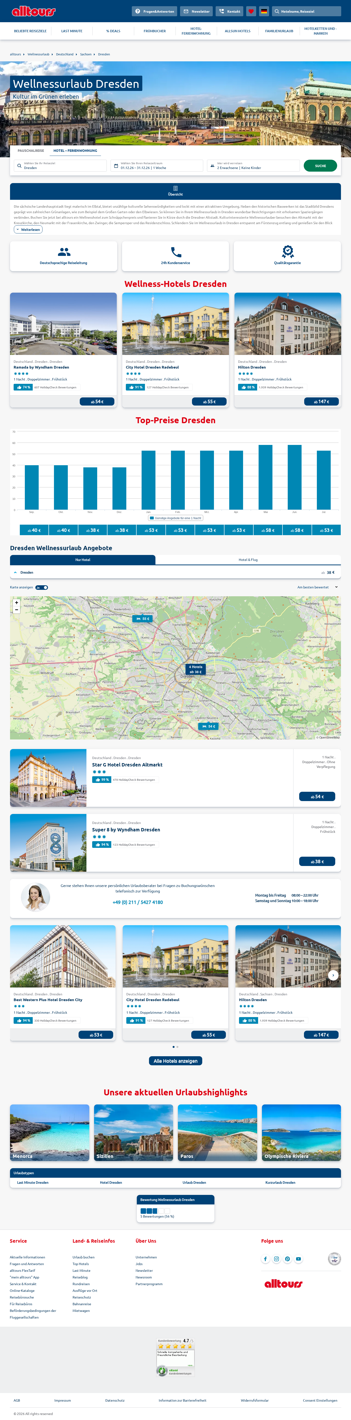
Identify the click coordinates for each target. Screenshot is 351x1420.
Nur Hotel (82, 559)
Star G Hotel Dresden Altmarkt (127, 764)
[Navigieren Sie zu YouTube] (298, 1259)
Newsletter (144, 1270)
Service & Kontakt (23, 1284)
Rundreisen (81, 1284)
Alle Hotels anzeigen (175, 1061)
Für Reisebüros (21, 1304)
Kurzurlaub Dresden (280, 1182)
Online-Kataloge (22, 1290)
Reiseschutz (82, 1297)
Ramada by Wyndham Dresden (41, 367)
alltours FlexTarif (22, 1270)
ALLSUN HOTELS (237, 31)
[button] (142, 614)
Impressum (62, 1400)
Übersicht (175, 194)
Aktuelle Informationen (27, 1257)
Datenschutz (115, 1400)
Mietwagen (81, 1310)
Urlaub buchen (84, 1257)
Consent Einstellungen (320, 1400)
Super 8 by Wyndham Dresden (126, 829)
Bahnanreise (82, 1304)
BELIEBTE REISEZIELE (30, 31)
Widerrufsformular (255, 1400)
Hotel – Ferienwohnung (75, 150)
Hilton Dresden (252, 367)
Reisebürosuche (22, 1297)
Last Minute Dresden (32, 1182)
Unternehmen (146, 1257)
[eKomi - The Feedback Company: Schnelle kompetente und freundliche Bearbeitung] (175, 1357)
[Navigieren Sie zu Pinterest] (287, 1259)
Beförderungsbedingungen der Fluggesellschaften (33, 1313)
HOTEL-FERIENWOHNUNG (196, 31)
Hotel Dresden (111, 1182)
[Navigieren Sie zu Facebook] (265, 1259)
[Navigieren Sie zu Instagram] (276, 1259)
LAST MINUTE (71, 31)
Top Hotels (81, 1264)
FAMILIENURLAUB (279, 31)
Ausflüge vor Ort (85, 1290)
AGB (17, 1400)
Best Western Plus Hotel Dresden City (48, 999)
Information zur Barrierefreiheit (183, 1400)
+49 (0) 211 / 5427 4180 (138, 902)
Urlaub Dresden (194, 1182)
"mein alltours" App (24, 1277)
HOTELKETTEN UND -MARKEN (320, 31)
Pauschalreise (31, 150)
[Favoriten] (251, 11)
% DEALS (113, 31)
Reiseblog (80, 1277)
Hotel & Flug (248, 559)
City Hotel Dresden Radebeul (152, 367)
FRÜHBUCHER (155, 31)
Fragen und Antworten (27, 1264)
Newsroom (144, 1277)
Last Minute (81, 1270)
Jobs (139, 1264)
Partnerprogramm (149, 1284)
